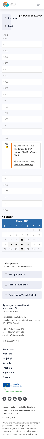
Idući (9, 26)
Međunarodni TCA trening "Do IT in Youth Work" (25, 152)
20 (16, 244)
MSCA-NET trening (23, 164)
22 (28, 244)
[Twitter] (25, 399)
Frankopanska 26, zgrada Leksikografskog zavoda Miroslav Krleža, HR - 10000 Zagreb (21, 320)
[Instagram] (20, 399)
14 (22, 239)
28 (22, 249)
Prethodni (9, 18)
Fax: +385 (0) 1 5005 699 (13, 332)
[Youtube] (9, 399)
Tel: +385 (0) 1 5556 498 (13, 328)
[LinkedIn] (15, 399)
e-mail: (13, 335)
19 (10, 244)
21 (22, 244)
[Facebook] (4, 399)
